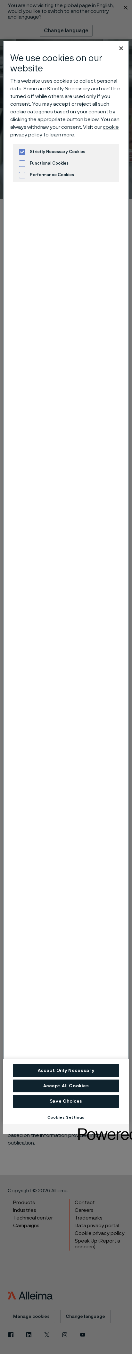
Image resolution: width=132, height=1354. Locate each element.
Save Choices (66, 1101)
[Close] (121, 48)
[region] (65, 582)
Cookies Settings (66, 1117)
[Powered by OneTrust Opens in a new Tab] (101, 1130)
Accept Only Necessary (66, 1070)
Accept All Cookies (66, 1086)
